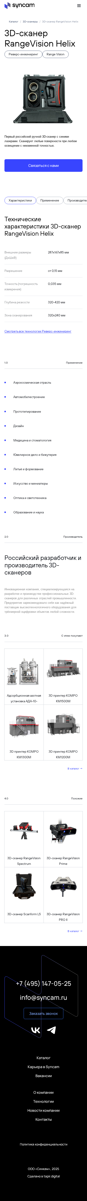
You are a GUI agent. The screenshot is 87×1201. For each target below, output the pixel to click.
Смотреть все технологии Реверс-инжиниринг (37, 331)
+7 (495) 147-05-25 (43, 983)
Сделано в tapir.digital (43, 1176)
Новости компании (43, 1110)
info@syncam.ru (43, 997)
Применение (49, 200)
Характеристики (20, 200)
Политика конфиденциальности (43, 1144)
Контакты (43, 1119)
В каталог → (75, 768)
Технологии (43, 1101)
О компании (43, 1092)
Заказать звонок (43, 1013)
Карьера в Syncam (43, 1066)
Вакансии (43, 1075)
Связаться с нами (43, 165)
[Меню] (80, 5)
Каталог (44, 1057)
